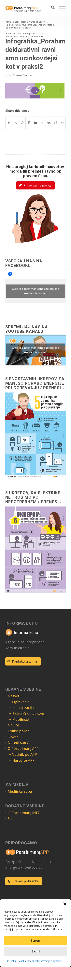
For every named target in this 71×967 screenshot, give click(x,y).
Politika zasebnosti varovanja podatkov (40, 961)
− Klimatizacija (21, 707)
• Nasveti (13, 696)
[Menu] (60, 8)
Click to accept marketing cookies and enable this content (35, 291)
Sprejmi (35, 940)
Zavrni (36, 951)
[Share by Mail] (62, 123)
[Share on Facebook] (9, 123)
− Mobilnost (19, 719)
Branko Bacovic (22, 75)
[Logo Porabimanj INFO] (29, 8)
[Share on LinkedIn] (35, 123)
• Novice (12, 725)
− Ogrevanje (19, 702)
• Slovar (11, 736)
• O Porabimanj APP (22, 748)
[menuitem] (51, 8)
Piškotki (11, 961)
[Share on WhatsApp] (22, 123)
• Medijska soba (18, 791)
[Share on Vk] (49, 123)
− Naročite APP (22, 760)
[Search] (51, 8)
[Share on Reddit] (55, 123)
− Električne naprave (26, 713)
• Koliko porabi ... (19, 731)
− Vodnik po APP (23, 754)
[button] (65, 904)
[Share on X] (15, 123)
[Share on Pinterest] (29, 123)
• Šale (10, 818)
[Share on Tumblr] (42, 123)
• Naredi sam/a (18, 742)
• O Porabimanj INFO (23, 812)
